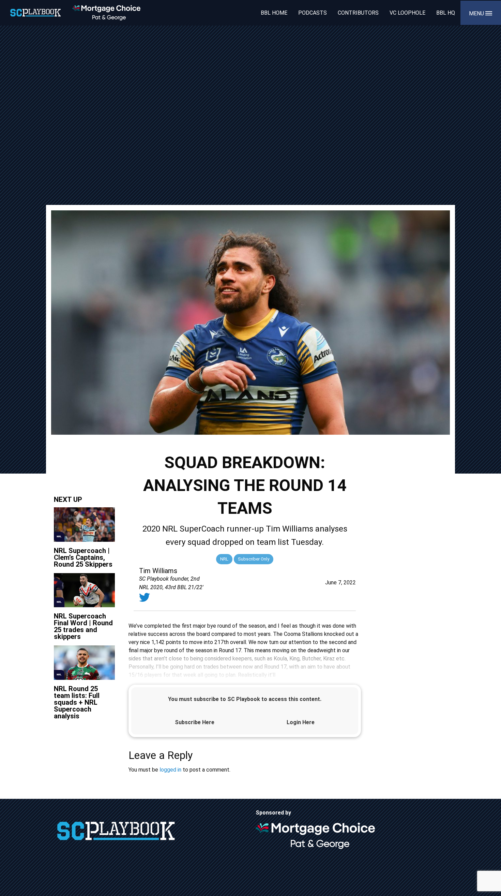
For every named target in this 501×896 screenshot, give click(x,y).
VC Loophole (407, 13)
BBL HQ (445, 13)
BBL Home (274, 13)
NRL (224, 559)
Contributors (358, 13)
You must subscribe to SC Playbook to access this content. (244, 699)
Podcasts (312, 13)
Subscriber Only (253, 559)
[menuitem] (274, 12)
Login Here (301, 722)
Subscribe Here (194, 722)
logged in (170, 769)
